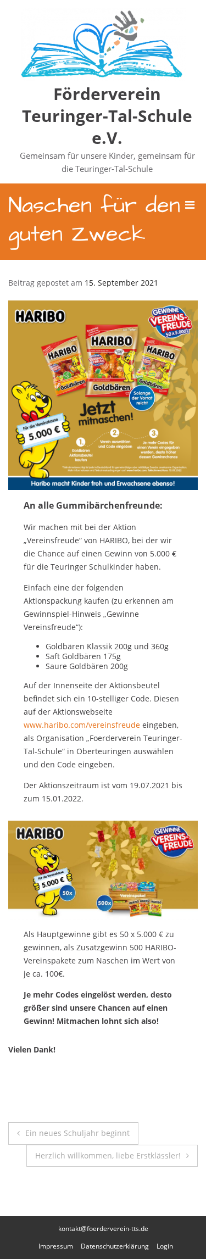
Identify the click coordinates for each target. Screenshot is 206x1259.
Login (165, 1246)
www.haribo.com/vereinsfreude (82, 725)
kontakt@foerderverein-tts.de (103, 1228)
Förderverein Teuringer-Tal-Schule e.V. (107, 115)
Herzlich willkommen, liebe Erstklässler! (108, 1155)
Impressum (55, 1246)
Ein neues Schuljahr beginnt (77, 1133)
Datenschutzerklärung (115, 1246)
